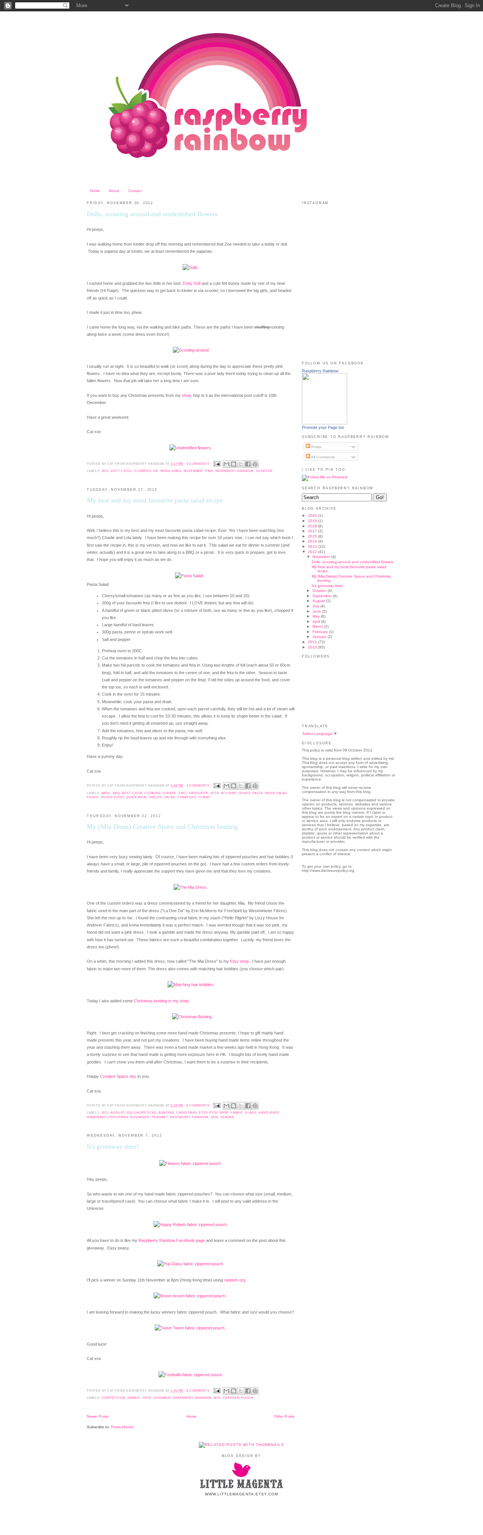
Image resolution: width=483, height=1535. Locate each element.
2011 (313, 642)
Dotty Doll (191, 283)
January (320, 637)
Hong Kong (171, 471)
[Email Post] (217, 464)
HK (155, 471)
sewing (227, 1117)
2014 (313, 541)
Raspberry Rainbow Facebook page (171, 1240)
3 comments (197, 785)
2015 (313, 536)
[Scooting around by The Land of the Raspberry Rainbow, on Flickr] (190, 350)
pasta (257, 793)
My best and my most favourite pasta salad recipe (155, 500)
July (316, 606)
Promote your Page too (323, 427)
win (217, 1398)
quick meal (136, 797)
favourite (198, 793)
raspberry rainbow (234, 471)
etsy (203, 1112)
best (126, 793)
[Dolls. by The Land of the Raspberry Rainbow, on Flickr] (190, 267)
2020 (313, 515)
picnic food (112, 797)
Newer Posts (98, 1416)
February (320, 632)
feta (215, 793)
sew (214, 1117)
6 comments (197, 1105)
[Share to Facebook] (248, 464)
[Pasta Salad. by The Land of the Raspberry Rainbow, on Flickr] (190, 575)
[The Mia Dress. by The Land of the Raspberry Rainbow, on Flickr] (190, 887)
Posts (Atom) (122, 1427)
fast (182, 793)
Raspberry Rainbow (320, 371)
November (193, 471)
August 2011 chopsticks (133, 1112)
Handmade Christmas (107, 1117)
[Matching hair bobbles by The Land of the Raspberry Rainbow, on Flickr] (190, 984)
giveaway (162, 1398)
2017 (313, 531)
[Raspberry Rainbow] (324, 423)
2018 (313, 526)
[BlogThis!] (233, 464)
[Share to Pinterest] (255, 464)
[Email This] (226, 464)
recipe (155, 797)
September (322, 596)
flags (250, 1112)
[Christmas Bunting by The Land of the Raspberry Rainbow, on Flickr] (192, 1016)
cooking (153, 793)
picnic (93, 797)
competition (114, 1398)
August (319, 601)
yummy (204, 797)
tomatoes (186, 797)
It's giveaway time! (113, 1146)
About (114, 191)
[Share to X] (241, 464)
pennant (160, 1117)
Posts (315, 447)
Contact (135, 191)
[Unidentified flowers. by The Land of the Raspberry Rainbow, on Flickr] (191, 448)
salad (169, 797)
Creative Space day (118, 1076)
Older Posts (284, 1416)
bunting (166, 1112)
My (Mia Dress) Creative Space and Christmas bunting (162, 826)
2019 (313, 521)
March (318, 626)
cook (137, 793)
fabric (237, 1112)
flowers (142, 471)
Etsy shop (239, 961)
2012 (105, 471)
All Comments (322, 457)
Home (95, 191)
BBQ (116, 793)
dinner (169, 793)
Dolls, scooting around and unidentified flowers (152, 214)
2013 (313, 546)
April (316, 621)
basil (106, 793)
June (317, 611)
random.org (234, 1280)
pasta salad (276, 793)
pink (209, 471)
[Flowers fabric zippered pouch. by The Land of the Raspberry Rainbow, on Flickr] (190, 1163)
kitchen (229, 793)
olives (244, 793)
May (316, 616)
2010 (313, 647)
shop (186, 395)
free (147, 1398)
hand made (268, 1112)
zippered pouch (238, 1398)
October (320, 590)
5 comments (197, 464)
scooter (264, 471)
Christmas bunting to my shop (161, 1001)
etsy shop (218, 1112)
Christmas (186, 1112)
